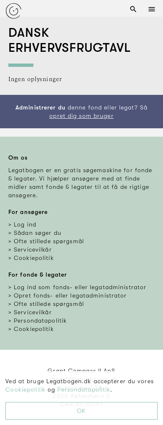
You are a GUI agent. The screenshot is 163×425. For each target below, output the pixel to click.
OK (81, 410)
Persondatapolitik (83, 389)
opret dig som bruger (81, 115)
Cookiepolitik (25, 389)
